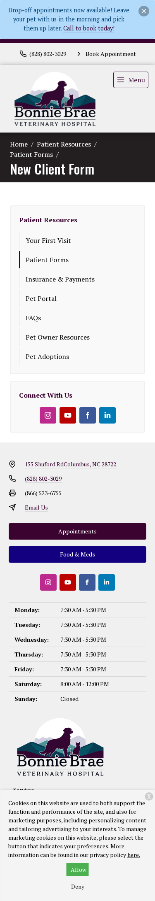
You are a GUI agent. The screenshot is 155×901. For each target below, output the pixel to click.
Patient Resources (64, 144)
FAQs (33, 317)
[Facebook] (87, 415)
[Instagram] (48, 415)
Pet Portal (41, 298)
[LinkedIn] (107, 415)
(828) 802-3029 (43, 478)
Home (19, 144)
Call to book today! (88, 28)
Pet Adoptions (47, 356)
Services (24, 790)
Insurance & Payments (60, 279)
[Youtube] (68, 415)
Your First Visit (48, 240)
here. (133, 855)
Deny (77, 886)
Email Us (36, 507)
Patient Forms (31, 154)
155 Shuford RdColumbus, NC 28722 (70, 464)
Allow (78, 869)
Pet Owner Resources (58, 337)
